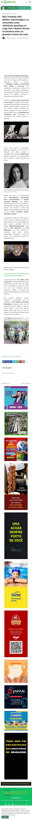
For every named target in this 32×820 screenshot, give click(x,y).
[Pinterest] (20, 361)
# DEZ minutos (13, 13)
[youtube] (12, 804)
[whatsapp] (23, 804)
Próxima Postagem (25, 383)
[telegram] (19, 804)
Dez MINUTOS (17, 356)
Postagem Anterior (6, 383)
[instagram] (16, 804)
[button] (2, 2)
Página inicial (5, 13)
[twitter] (9, 804)
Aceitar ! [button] (5, 817)
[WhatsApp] (17, 361)
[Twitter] (14, 361)
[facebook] (5, 804)
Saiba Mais (12, 815)
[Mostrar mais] (26, 361)
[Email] (23, 361)
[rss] (26, 804)
